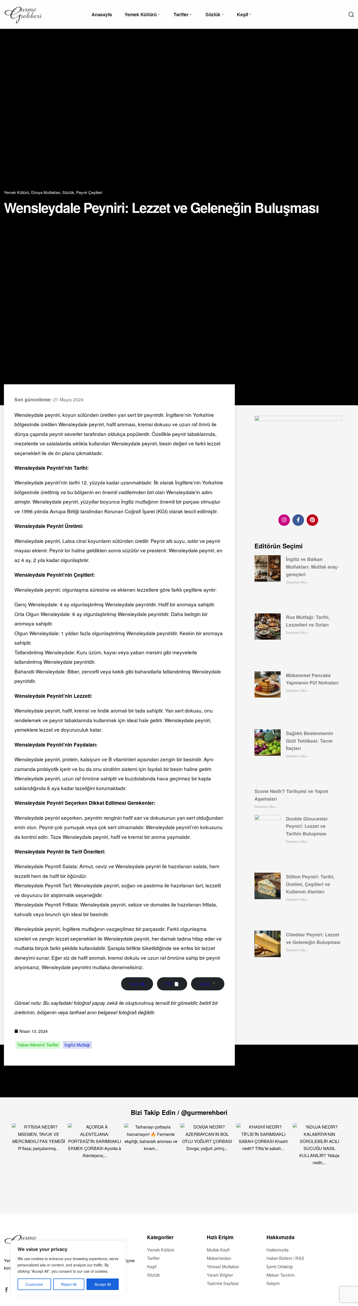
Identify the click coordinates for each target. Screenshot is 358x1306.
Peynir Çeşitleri (89, 192)
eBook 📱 (207, 983)
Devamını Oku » (297, 582)
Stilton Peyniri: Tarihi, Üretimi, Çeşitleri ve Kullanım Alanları (310, 884)
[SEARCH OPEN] (351, 14)
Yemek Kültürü (16, 192)
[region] (68, 1268)
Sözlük (68, 192)
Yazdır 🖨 (137, 983)
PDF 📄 (172, 983)
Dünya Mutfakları (45, 192)
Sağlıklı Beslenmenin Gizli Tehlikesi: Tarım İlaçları (309, 741)
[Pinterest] (312, 520)
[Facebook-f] (298, 520)
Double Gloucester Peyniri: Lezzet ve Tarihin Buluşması (307, 826)
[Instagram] (284, 520)
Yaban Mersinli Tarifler (38, 1045)
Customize (34, 1284)
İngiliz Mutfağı (77, 1045)
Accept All (103, 1284)
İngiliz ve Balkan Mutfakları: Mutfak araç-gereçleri (312, 566)
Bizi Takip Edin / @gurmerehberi (179, 1112)
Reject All (69, 1284)
